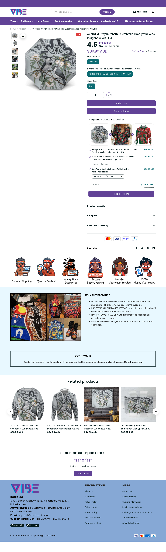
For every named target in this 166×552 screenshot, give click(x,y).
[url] (141, 21)
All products (24, 29)
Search (107, 11)
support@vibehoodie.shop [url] (129, 362)
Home (13, 29)
